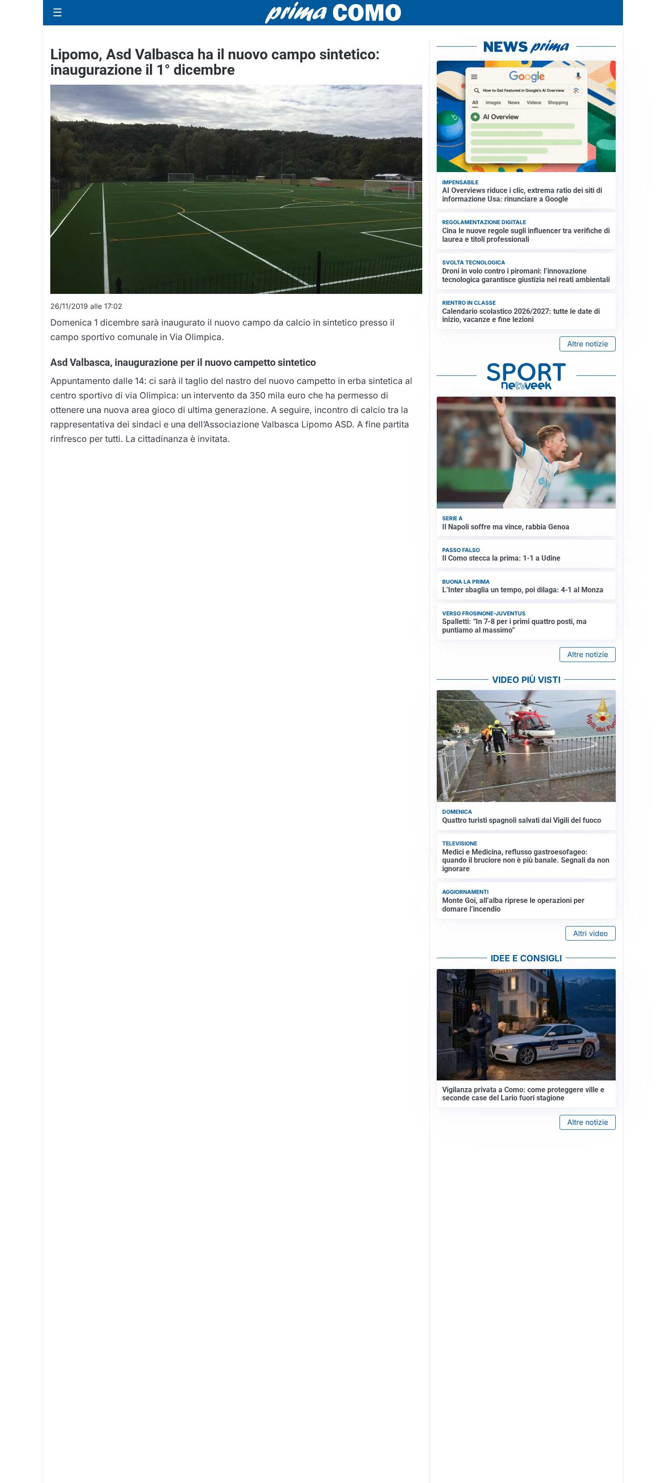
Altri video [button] (590, 933)
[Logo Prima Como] (333, 12)
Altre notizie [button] (587, 343)
